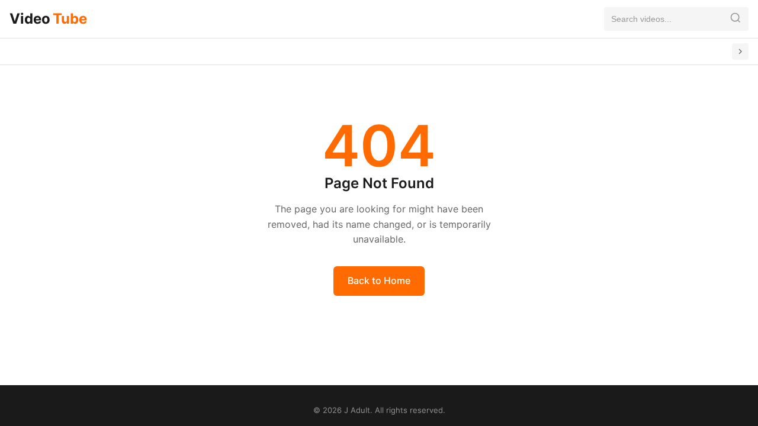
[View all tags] (740, 51)
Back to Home (379, 280)
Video (48, 18)
